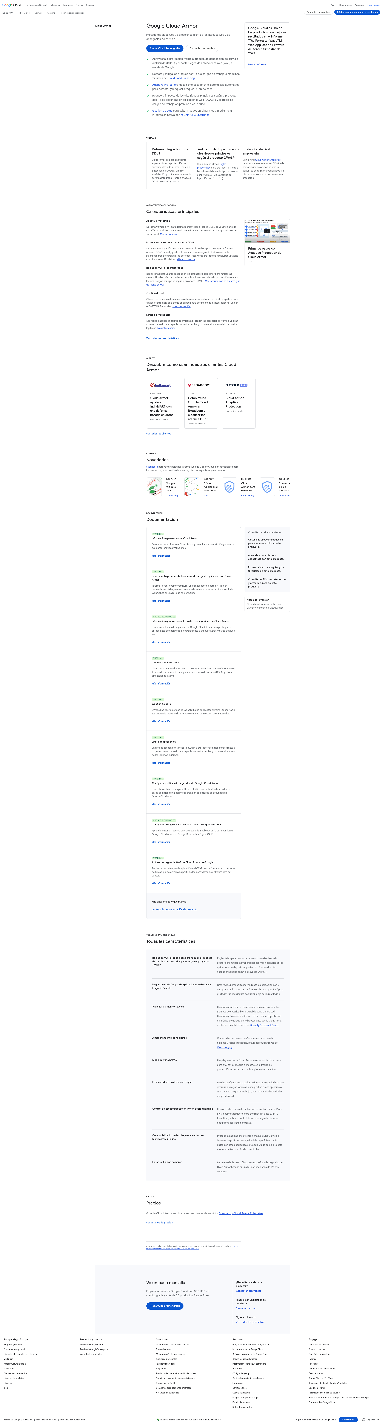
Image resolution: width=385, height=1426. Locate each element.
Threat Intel (24, 12)
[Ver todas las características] (162, 338)
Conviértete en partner (319, 1354)
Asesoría (51, 12)
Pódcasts (313, 1364)
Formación (238, 1383)
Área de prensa (316, 1373)
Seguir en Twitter (317, 1388)
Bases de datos (163, 1349)
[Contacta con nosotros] (318, 12)
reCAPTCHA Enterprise (195, 115)
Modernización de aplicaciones (170, 1354)
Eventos (312, 1359)
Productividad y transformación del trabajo (176, 1373)
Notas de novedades (242, 1407)
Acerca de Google (12, 1419)
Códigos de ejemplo (242, 1373)
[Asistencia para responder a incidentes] (357, 12)
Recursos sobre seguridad (72, 12)
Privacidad (28, 1419)
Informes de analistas (14, 1378)
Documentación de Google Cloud (248, 1349)
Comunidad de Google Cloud (322, 1402)
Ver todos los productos (250, 1322)
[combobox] (370, 1419)
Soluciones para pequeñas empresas (173, 1388)
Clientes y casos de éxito (15, 1373)
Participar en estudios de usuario (324, 1393)
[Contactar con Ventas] (202, 48)
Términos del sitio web (46, 1419)
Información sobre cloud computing (249, 1364)
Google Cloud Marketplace (245, 1359)
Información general (37, 5)
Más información (169, 234)
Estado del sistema (242, 1402)
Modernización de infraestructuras (172, 1344)
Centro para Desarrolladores (322, 1368)
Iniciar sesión (374, 5)
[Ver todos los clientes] (158, 433)
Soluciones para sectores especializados (175, 1378)
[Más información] (161, 555)
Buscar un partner (246, 1308)
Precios (79, 5)
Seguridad (161, 1368)
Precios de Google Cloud (91, 1344)
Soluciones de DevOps (166, 1383)
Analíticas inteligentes (166, 1359)
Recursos (90, 5)
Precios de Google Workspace (94, 1349)
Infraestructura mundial (15, 1364)
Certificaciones (240, 1388)
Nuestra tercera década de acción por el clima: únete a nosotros (190, 1419)
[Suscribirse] (348, 1419)
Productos (68, 5)
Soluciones (55, 5)
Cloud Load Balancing (181, 78)
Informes (8, 1383)
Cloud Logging (225, 1047)
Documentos (345, 5)
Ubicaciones (9, 1368)
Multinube (8, 1359)
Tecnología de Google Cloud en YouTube (328, 1383)
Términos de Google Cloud (72, 1419)
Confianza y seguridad (14, 1349)
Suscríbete (152, 466)
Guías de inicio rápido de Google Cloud (250, 1354)
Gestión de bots (162, 110)
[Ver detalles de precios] (159, 1222)
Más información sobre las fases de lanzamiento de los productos (191, 1247)
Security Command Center (264, 1025)
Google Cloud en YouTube (321, 1378)
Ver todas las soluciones (167, 1393)
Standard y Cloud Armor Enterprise (241, 1213)
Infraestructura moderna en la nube (20, 1354)
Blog (6, 1388)
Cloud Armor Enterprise (268, 159)
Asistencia (360, 5)
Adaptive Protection (164, 84)
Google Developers (241, 1393)
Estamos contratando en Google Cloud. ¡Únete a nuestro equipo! (339, 1397)
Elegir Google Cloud (13, 1344)
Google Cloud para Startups (246, 1397)
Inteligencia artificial (165, 1364)
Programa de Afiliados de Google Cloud (251, 1344)
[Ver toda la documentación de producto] (174, 909)
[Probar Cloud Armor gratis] (164, 48)
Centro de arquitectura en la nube (248, 1378)
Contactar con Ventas (248, 1290)
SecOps (38, 12)
